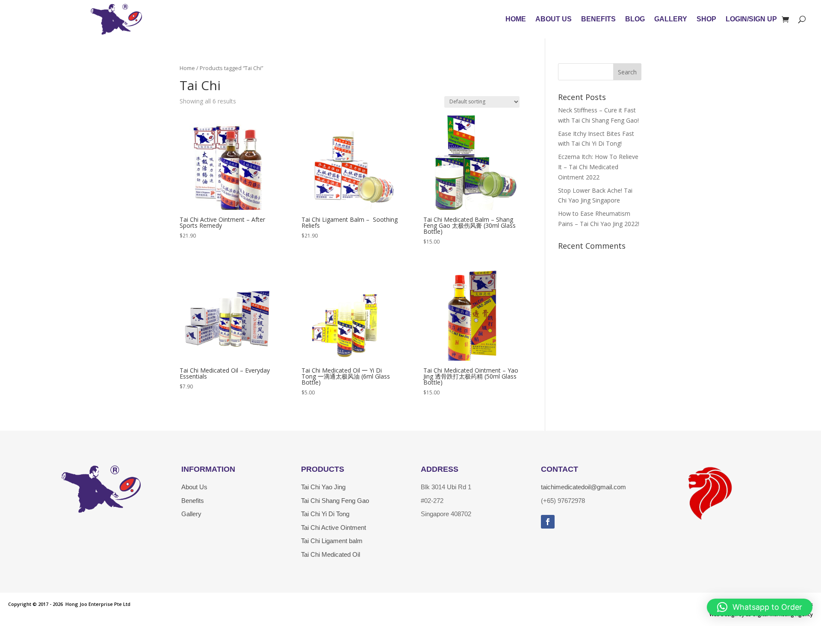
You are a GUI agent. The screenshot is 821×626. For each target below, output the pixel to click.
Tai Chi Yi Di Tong (325, 513)
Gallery (670, 19)
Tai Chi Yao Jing (323, 487)
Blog (635, 19)
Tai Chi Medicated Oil (330, 554)
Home (515, 19)
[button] (759, 607)
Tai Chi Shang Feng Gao (335, 500)
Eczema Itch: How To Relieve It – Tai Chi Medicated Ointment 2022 (598, 167)
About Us (553, 19)
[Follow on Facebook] (548, 522)
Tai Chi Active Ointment (333, 527)
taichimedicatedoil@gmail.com (583, 487)
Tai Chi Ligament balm (332, 540)
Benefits (598, 19)
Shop (706, 19)
